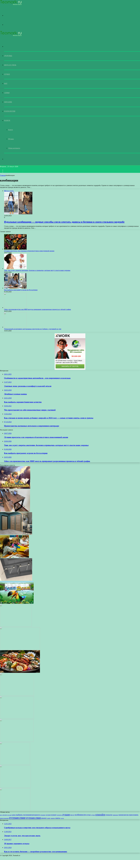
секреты (53, 818)
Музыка (11, 139)
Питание (8, 102)
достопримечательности (31, 815)
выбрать (19, 815)
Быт (5, 83)
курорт (53, 815)
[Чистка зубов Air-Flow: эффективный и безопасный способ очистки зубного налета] (15, 810)
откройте (100, 814)
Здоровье (8, 56)
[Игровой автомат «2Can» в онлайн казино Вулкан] (17, 603)
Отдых (7, 74)
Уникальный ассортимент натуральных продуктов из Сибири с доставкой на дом (32, 329)
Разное (7, 120)
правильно (115, 815)
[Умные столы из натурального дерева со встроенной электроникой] (15, 511)
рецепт (44, 818)
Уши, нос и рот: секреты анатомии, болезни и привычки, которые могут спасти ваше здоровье (37, 270)
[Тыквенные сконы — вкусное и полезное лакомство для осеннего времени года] (17, 741)
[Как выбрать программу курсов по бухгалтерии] (15, 288)
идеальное (42, 815)
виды (1, 815)
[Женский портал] (11, 4)
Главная (3, 175)
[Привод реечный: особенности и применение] (16, 580)
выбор (14, 815)
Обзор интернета (14, 148)
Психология (9, 111)
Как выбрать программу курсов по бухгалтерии (21, 290)
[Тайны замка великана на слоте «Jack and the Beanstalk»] (15, 488)
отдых (88, 815)
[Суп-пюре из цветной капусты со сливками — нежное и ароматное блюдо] (16, 626)
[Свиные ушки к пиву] (17, 718)
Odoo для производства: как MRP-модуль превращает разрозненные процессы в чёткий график (37, 309)
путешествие (17, 817)
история (48, 815)
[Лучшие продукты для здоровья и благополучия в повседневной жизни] (15, 249)
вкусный (9, 815)
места (72, 815)
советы (57, 818)
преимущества (123, 815)
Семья (7, 93)
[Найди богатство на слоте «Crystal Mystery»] (17, 695)
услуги (62, 818)
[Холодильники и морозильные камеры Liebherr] (15, 787)
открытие (109, 815)
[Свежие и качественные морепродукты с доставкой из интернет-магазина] (20, 672)
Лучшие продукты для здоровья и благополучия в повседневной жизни (29, 251)
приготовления (4, 818)
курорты (59, 815)
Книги (10, 130)
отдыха (93, 815)
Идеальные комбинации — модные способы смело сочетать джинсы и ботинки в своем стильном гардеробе (64, 221)
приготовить (133, 815)
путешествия (33, 817)
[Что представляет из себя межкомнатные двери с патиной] (16, 534)
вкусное (5, 815)
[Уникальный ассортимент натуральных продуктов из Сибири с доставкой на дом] (15, 327)
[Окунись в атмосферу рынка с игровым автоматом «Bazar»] (15, 764)
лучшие (66, 814)
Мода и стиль (10, 65)
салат (48, 818)
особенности (80, 814)
